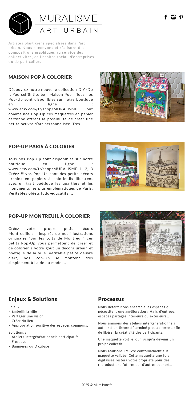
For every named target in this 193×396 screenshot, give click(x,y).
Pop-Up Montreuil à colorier (49, 216)
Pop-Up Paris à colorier (41, 146)
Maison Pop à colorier (40, 77)
